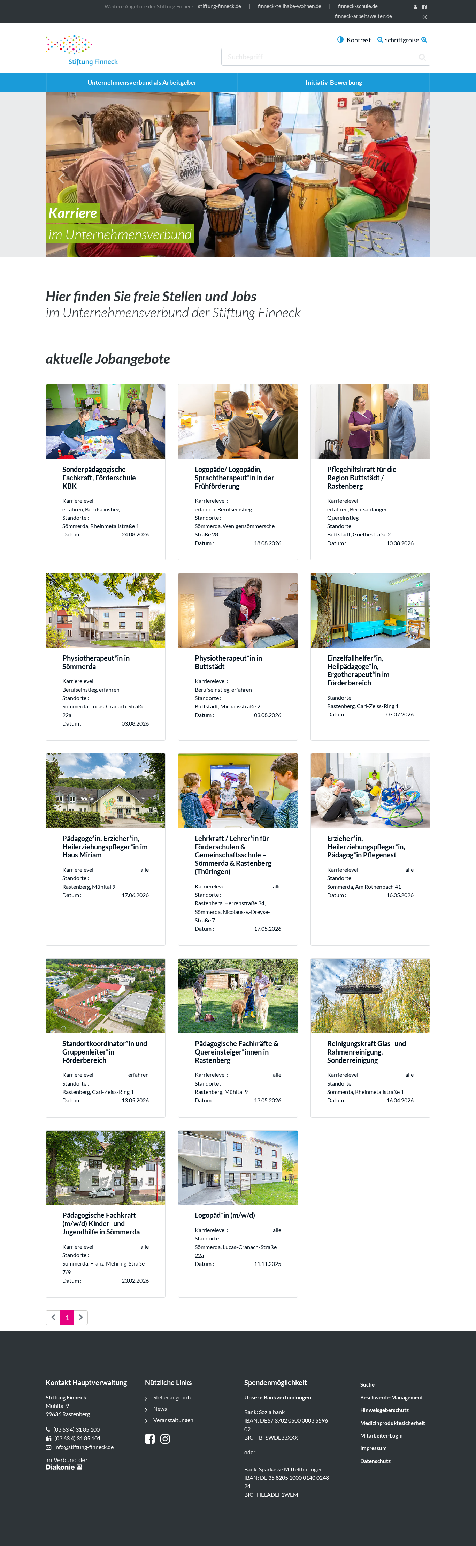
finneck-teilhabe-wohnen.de (289, 6)
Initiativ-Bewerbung (334, 82)
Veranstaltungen (173, 1420)
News (160, 1408)
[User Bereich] (416, 7)
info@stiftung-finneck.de (84, 1446)
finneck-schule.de (358, 6)
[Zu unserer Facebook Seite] (425, 7)
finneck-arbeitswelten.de (363, 16)
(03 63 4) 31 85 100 (76, 1429)
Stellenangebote (172, 1397)
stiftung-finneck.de (219, 6)
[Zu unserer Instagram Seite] (426, 18)
